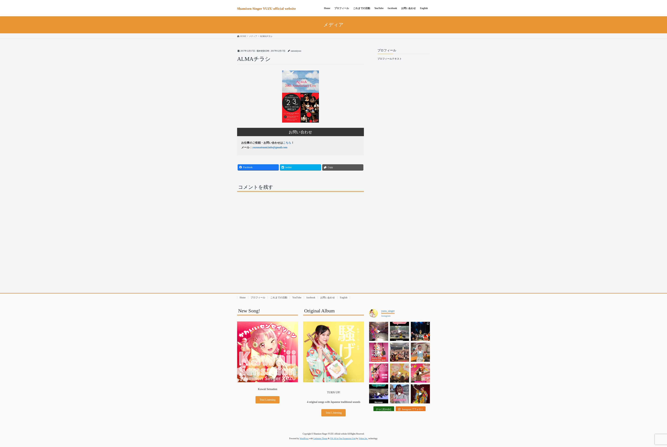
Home (243, 297)
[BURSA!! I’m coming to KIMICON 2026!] (378, 352)
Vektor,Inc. (363, 438)
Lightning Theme (320, 438)
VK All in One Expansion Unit (343, 438)
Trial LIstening (334, 412)
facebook (310, 297)
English (343, 297)
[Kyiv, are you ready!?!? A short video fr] (420, 373)
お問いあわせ (327, 297)
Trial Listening (267, 399)
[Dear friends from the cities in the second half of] (420, 331)
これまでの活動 (278, 297)
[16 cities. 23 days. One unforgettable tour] (420, 393)
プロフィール (258, 297)
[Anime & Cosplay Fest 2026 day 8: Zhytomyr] (378, 393)
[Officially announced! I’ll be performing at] (399, 393)
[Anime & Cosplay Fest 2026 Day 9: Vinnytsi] (399, 331)
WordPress (304, 438)
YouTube (296, 297)
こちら (287, 142)
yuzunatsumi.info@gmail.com (269, 147)
